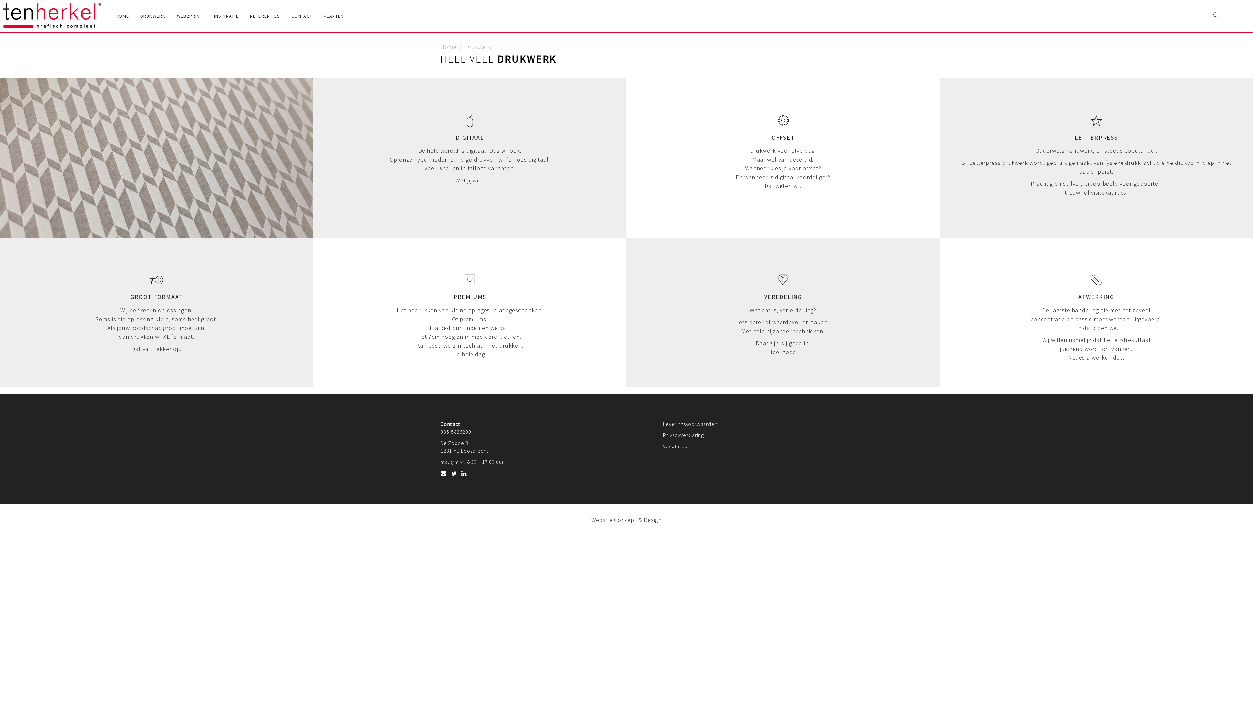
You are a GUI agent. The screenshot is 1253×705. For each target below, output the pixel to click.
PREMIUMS (470, 297)
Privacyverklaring (683, 435)
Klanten (334, 16)
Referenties (265, 16)
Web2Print (190, 16)
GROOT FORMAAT (157, 297)
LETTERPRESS (1096, 137)
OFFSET (783, 137)
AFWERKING (1096, 297)
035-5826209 (456, 432)
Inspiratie (226, 16)
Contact (302, 16)
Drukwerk (152, 16)
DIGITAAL (470, 137)
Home (122, 16)
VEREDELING (783, 297)
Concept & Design (638, 520)
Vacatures (675, 446)
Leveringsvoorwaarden (690, 424)
